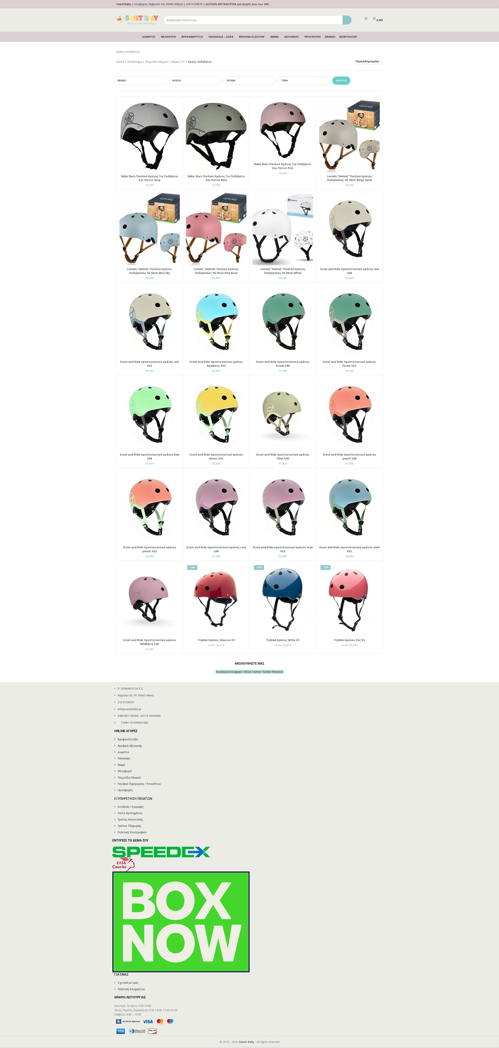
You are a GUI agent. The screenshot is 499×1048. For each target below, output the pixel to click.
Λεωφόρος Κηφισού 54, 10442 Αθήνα (158, 4)
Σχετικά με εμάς (128, 982)
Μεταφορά (125, 771)
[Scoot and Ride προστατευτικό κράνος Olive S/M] (283, 414)
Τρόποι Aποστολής (130, 819)
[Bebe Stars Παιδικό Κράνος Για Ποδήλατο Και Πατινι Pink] (283, 130)
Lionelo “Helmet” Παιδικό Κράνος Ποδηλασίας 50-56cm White (282, 271)
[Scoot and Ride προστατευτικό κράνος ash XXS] (149, 321)
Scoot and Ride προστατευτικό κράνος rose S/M (216, 549)
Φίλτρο (341, 80)
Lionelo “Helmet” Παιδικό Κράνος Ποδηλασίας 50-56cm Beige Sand (349, 178)
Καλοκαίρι (124, 758)
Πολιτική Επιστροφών (132, 832)
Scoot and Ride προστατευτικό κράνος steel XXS (349, 549)
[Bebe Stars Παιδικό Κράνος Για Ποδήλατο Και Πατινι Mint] (216, 136)
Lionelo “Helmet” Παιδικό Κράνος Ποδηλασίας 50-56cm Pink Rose (216, 271)
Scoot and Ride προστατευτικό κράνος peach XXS (149, 549)
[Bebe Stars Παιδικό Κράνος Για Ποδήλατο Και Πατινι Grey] (149, 136)
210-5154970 (194, 4)
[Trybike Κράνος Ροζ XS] (349, 600)
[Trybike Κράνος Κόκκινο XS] (216, 600)
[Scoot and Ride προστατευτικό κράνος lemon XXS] (216, 414)
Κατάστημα (134, 62)
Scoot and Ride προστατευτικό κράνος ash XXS (149, 364)
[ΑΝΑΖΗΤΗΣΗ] (347, 20)
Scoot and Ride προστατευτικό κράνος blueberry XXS (216, 364)
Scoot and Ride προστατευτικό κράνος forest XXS (349, 364)
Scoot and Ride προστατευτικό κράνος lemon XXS (216, 456)
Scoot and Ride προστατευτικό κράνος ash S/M (349, 271)
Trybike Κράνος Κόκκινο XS (216, 640)
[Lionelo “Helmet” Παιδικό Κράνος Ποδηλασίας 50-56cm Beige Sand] (349, 136)
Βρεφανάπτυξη (128, 739)
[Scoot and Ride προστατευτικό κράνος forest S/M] (283, 321)
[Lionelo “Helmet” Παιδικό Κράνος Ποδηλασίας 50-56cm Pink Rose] (216, 229)
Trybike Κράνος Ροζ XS (349, 640)
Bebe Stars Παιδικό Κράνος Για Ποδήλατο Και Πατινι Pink (282, 166)
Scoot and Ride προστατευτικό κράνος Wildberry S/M (149, 642)
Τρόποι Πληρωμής (129, 826)
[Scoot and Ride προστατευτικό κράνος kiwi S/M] (149, 414)
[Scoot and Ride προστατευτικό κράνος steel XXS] (349, 507)
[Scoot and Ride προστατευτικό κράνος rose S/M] (216, 507)
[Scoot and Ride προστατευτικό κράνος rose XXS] (283, 507)
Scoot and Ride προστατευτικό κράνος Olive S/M (282, 456)
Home (120, 62)
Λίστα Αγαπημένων (130, 813)
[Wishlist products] (357, 20)
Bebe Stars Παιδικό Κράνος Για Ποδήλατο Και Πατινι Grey (149, 178)
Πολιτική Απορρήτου (131, 989)
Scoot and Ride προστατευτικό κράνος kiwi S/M (149, 456)
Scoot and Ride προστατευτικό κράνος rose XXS (283, 549)
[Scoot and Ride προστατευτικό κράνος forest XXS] (349, 321)
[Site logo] (137, 20)
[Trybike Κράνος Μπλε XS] (283, 600)
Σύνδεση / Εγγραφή (130, 807)
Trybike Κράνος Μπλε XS (282, 640)
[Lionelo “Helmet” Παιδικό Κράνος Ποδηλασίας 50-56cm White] (283, 229)
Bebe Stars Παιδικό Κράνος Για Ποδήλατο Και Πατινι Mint (216, 178)
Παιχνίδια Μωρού (156, 62)
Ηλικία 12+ (178, 62)
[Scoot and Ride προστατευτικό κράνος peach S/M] (349, 414)
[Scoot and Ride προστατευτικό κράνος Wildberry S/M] (149, 600)
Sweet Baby (246, 1042)
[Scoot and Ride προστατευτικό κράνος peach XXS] (149, 507)
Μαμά (121, 765)
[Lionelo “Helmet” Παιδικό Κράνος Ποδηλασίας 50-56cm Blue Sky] (149, 229)
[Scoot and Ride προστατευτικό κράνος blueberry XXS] (216, 321)
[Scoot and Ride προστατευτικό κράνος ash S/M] (349, 229)
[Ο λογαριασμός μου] (382, 4)
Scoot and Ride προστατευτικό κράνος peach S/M (349, 456)
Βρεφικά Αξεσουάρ (130, 746)
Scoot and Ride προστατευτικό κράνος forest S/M (282, 364)
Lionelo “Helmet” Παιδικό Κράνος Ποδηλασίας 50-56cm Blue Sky (149, 271)
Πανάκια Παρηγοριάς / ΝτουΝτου (139, 784)
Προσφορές (125, 790)
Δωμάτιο (123, 752)
